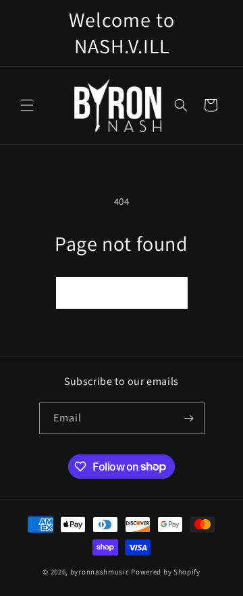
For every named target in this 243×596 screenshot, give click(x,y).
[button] (27, 105)
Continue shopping (121, 292)
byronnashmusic (100, 571)
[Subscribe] (189, 418)
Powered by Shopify (165, 571)
